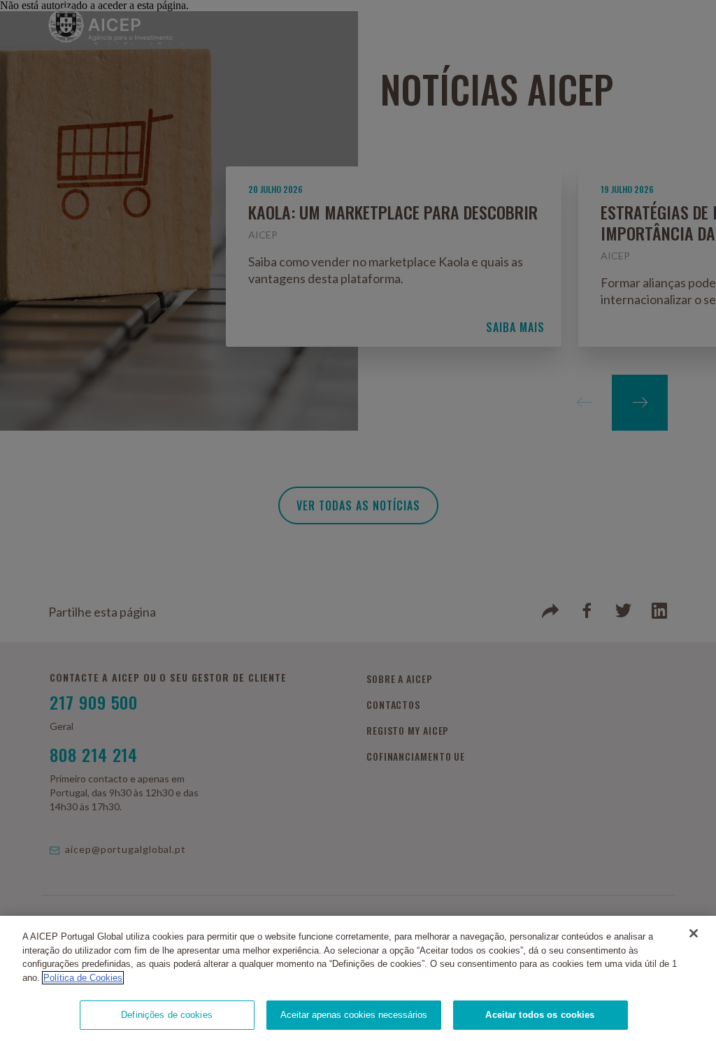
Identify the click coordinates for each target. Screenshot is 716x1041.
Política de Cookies (82, 977)
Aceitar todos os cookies (539, 1015)
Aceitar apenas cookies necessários (353, 1015)
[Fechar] (693, 933)
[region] (358, 978)
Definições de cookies (167, 1015)
